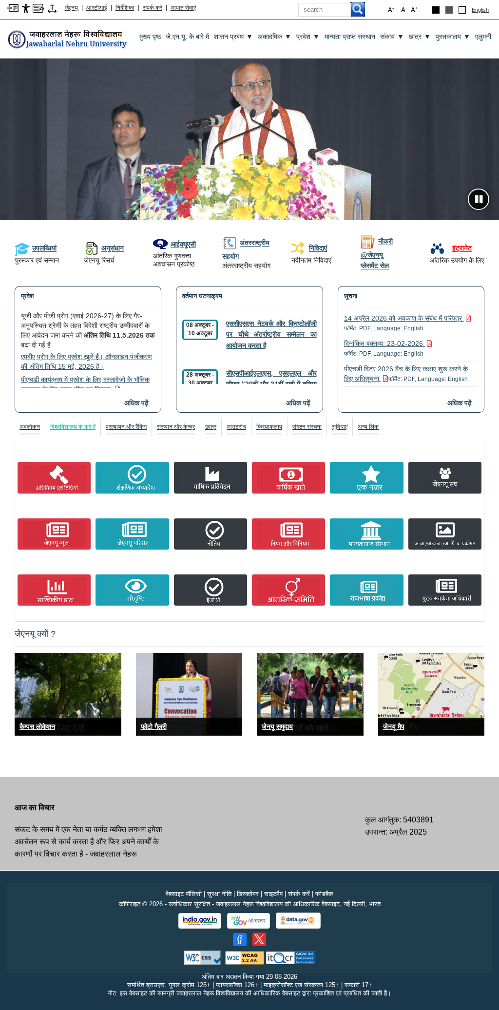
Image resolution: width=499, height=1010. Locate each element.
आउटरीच (236, 426)
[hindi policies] (210, 534)
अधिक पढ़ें (136, 403)
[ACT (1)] (54, 477)
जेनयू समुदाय (277, 726)
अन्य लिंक (368, 426)
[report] (210, 477)
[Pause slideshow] (478, 199)
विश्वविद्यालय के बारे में (73, 426)
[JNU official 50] (259, 939)
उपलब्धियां (44, 248)
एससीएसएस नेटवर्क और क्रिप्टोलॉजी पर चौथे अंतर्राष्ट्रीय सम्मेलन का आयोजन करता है (271, 334)
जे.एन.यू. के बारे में (187, 36)
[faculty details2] (310, 694)
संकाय (392, 37)
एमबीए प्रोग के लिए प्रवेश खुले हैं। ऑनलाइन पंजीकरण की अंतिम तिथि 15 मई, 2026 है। (86, 361)
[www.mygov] (248, 921)
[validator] (203, 957)
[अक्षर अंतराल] (52, 8)
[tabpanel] (249, 530)
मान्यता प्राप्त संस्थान (350, 36)
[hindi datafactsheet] (54, 590)
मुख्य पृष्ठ (150, 36)
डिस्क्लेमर (248, 893)
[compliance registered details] (290, 957)
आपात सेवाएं (183, 7)
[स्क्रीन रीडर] (38, 7)
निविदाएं (318, 248)
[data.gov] (298, 921)
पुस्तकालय (453, 37)
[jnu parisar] (132, 534)
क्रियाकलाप (269, 426)
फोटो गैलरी (154, 726)
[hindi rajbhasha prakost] (366, 590)
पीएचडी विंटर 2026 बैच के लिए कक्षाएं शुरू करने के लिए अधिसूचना (406, 373)
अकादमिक (274, 37)
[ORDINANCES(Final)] (132, 477)
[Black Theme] (436, 10)
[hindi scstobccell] (444, 534)
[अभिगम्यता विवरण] (26, 8)
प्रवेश (308, 37)
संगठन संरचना (307, 426)
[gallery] (189, 694)
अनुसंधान (112, 248)
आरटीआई (96, 7)
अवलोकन (29, 426)
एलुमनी (483, 36)
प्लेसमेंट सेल (375, 265)
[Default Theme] (462, 10)
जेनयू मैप (393, 726)
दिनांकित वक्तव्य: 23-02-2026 (383, 348)
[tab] (30, 427)
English (480, 10)
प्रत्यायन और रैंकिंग (126, 426)
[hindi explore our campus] (68, 694)
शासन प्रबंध (233, 37)
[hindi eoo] (210, 590)
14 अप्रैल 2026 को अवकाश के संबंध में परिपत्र (403, 323)
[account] (288, 477)
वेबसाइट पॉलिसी (184, 893)
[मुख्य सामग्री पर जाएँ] (13, 7)
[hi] (68, 36)
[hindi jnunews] (54, 534)
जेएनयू (71, 7)
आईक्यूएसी (183, 244)
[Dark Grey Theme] (449, 10)
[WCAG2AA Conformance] (244, 957)
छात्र (420, 37)
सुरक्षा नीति (219, 893)
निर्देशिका (124, 7)
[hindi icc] (288, 590)
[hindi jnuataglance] (366, 477)
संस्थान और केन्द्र (176, 426)
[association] (444, 477)
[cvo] (444, 590)
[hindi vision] (132, 590)
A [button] (414, 9)
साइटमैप (273, 893)
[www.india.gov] (199, 921)
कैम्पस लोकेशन (37, 726)
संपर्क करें (152, 7)
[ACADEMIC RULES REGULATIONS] (288, 534)
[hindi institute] (366, 534)
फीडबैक (324, 893)
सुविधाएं (339, 426)
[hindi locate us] (431, 694)
